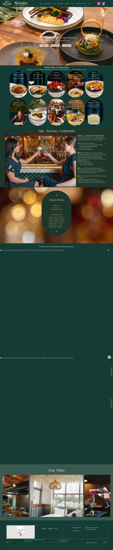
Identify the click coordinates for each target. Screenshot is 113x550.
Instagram (50, 528)
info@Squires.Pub (77, 527)
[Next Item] (109, 357)
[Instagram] (98, 3)
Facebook (44, 528)
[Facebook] (103, 3)
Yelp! (56, 528)
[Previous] (6, 36)
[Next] (107, 36)
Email (42, 539)
